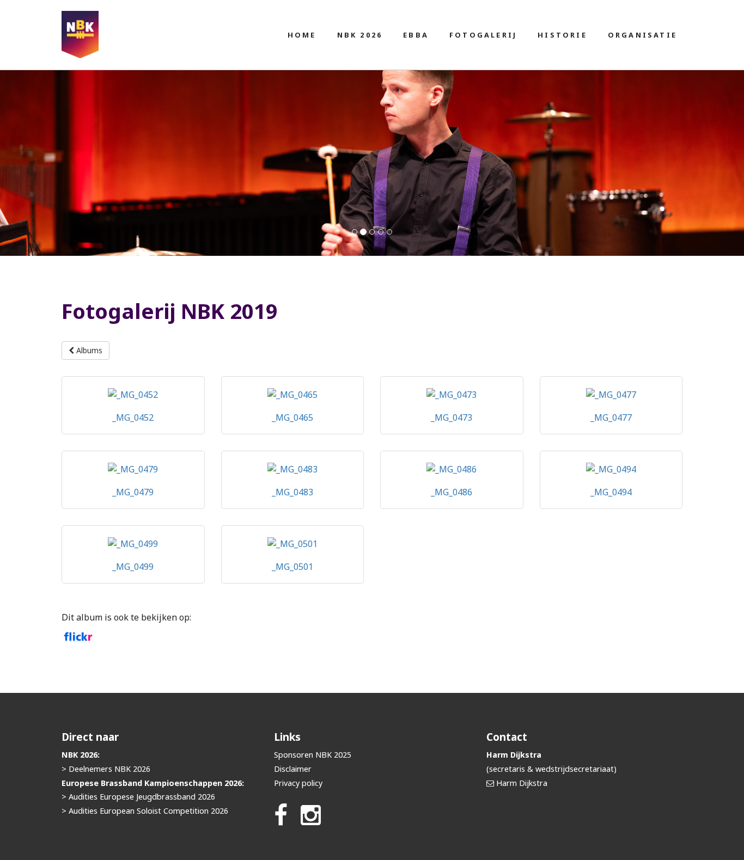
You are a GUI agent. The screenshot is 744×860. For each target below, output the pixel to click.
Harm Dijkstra (521, 783)
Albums (88, 350)
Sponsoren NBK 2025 (312, 755)
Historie (562, 35)
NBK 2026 (360, 35)
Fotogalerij (483, 35)
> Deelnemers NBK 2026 (106, 769)
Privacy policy (298, 783)
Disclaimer (293, 769)
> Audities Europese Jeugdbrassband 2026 (138, 796)
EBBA (416, 35)
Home (302, 35)
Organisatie (642, 35)
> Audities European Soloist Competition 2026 (145, 811)
